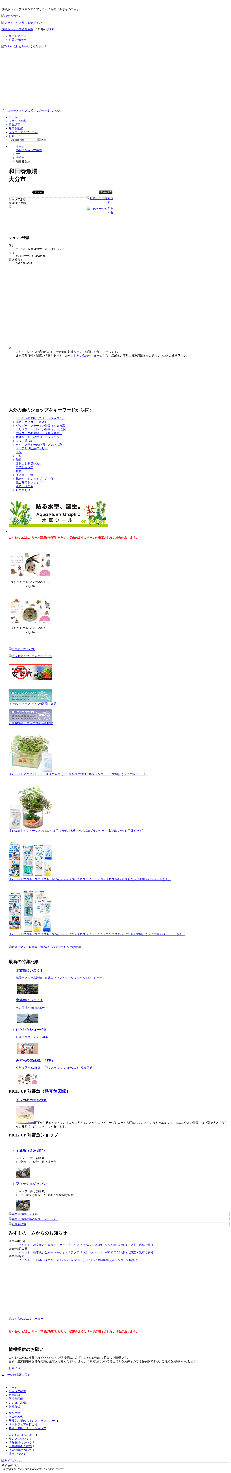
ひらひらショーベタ (31, 1029)
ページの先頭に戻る (17, 1374)
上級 (19, 452)
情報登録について (20, 1442)
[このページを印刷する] (100, 212)
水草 (19, 471)
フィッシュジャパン (31, 1184)
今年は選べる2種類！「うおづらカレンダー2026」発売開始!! (55, 1067)
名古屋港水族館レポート (32, 1007)
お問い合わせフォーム (88, 355)
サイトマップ (17, 35)
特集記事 (14, 124)
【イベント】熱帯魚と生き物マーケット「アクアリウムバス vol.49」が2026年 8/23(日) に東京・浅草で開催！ (86, 1244)
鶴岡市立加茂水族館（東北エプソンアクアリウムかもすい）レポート (60, 977)
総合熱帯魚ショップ (29, 482)
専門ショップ (24, 467)
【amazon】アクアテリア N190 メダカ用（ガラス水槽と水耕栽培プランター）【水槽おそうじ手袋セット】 (78, 774)
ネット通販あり (26, 440)
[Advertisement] (115, 81)
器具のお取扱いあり (29, 463)
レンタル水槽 (17, 1402)
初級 (19, 459)
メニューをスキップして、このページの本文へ (31, 110)
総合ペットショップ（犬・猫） (36, 478)
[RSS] (51, 29)
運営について (17, 1453)
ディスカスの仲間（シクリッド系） (39, 433)
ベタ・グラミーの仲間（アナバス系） (40, 444)
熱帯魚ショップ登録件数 (17, 29)
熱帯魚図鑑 (16, 128)
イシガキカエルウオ (31, 1100)
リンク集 (14, 1413)
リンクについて (19, 1438)
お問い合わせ (17, 39)
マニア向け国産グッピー (32, 448)
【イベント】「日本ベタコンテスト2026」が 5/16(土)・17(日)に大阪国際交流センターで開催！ (77, 1260)
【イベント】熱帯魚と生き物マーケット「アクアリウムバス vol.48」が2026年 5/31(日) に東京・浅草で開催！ (86, 1252)
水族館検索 (16, 1416)
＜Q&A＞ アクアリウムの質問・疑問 (32, 703)
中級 (19, 455)
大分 (19, 154)
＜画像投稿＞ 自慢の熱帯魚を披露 (31, 723)
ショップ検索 (17, 120)
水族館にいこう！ (29, 970)
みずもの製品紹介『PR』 (35, 1060)
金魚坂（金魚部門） (31, 1150)
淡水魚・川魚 (24, 474)
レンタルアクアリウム (23, 132)
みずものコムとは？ (22, 1434)
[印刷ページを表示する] (100, 202)
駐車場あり (23, 490)
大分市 (20, 157)
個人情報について (20, 1450)
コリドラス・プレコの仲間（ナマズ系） (42, 429)
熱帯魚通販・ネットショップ (27, 1428)
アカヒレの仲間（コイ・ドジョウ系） (40, 418)
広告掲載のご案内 (20, 1446)
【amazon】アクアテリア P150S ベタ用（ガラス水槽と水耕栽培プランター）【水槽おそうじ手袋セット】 (77, 830)
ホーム (13, 117)
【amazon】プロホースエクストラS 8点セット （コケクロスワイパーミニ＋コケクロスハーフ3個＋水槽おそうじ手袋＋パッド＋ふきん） (97, 934)
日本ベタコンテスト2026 (32, 1037)
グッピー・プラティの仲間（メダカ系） (42, 425)
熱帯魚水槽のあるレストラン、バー (32, 1420)
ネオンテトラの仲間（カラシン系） (39, 437)
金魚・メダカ (24, 486)
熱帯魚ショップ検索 (29, 150)
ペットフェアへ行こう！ (24, 1424)
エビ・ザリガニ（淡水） (32, 421)
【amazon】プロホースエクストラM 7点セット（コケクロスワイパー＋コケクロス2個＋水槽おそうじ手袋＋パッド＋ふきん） (90, 879)
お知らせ (14, 136)
